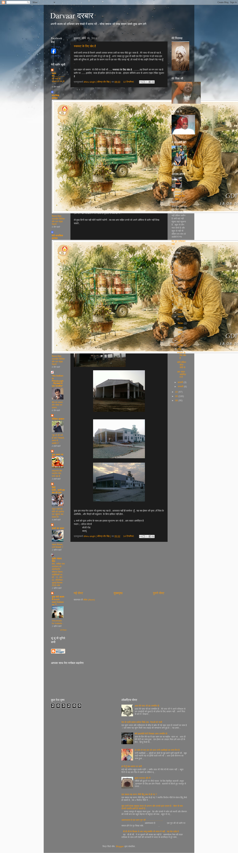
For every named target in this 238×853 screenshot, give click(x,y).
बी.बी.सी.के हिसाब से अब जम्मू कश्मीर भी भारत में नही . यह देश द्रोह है (151, 831)
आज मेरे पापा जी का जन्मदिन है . (147, 706)
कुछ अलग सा (57, 454)
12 (176, 300)
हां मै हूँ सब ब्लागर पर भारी (131, 766)
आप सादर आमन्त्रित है (181, 374)
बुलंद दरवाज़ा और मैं (142, 778)
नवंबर (180, 312)
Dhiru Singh (55, 47)
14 (176, 291)
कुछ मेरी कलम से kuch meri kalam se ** (58, 601)
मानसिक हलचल (55, 96)
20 (176, 270)
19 (176, 274)
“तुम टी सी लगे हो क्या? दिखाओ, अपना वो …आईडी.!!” (58, 439)
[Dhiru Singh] (53, 53)
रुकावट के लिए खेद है (85, 46)
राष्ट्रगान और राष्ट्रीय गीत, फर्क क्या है (57, 473)
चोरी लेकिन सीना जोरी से (181, 365)
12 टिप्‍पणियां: (129, 82)
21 (176, 266)
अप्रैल (181, 345)
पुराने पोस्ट (158, 593)
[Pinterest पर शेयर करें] (153, 82)
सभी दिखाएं (63, 630)
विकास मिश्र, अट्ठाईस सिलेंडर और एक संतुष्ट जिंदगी (58, 220)
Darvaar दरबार (71, 15)
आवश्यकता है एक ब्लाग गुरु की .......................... (142, 820)
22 (176, 261)
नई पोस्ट (78, 593)
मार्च (179, 349)
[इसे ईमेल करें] (140, 82)
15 (176, 287)
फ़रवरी (181, 382)
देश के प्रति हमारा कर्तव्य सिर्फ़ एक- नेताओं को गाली (141, 722)
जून (179, 336)
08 (176, 400)
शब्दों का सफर (58, 528)
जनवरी (181, 386)
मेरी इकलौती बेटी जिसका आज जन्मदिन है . (152, 733)
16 (176, 283)
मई (179, 340)
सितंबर (181, 323)
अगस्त (181, 328)
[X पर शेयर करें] (146, 82)
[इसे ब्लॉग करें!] (143, 82)
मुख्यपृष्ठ (118, 593)
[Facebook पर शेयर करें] (150, 82)
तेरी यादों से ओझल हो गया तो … (58, 81)
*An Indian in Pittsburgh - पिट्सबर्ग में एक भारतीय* (57, 381)
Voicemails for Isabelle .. (58, 622)
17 (176, 279)
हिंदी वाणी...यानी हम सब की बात (58, 490)
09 (176, 396)
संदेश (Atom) (89, 600)
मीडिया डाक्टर (58, 419)
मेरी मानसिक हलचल (57, 236)
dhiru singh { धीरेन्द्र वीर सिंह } (180, 194)
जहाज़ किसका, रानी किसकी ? (57, 545)
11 (176, 304)
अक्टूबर (181, 316)
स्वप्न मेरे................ (58, 74)
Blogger (120, 846)
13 (176, 296)
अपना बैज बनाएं (55, 56)
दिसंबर (181, 308)
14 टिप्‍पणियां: (129, 536)
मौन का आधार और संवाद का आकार (57, 405)
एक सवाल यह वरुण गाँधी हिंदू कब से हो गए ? (139, 794)
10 (176, 392)
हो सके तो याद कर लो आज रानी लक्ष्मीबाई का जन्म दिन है (157, 750)
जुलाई (180, 332)
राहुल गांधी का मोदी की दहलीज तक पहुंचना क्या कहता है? (58, 513)
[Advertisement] (119, 566)
